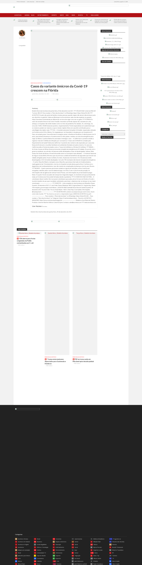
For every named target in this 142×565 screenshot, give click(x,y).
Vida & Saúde (95, 15)
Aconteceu (17, 15)
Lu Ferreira (22, 38)
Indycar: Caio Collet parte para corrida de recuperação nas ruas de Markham (82, 22)
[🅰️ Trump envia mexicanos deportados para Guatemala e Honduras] (57, 293)
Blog (32, 15)
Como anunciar (30, 1)
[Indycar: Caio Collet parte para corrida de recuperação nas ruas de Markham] (73, 22)
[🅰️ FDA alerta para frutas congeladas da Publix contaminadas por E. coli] (29, 233)
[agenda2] (43, 103)
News (73, 15)
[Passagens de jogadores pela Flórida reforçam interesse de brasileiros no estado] (54, 22)
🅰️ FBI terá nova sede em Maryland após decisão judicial (83, 360)
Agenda (27, 15)
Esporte (54, 15)
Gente (62, 15)
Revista (80, 15)
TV (87, 15)
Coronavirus (47, 83)
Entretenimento (43, 15)
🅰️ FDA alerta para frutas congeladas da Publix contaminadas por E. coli (26, 241)
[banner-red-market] (71, 224)
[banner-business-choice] (44, 224)
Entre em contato (40, 1)
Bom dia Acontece (36, 83)
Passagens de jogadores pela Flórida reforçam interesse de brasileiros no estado (62, 22)
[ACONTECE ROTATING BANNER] (69, 103)
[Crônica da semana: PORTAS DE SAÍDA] (15, 21)
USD (112, 76)
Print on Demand (21, 1)
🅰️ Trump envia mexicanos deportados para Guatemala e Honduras (55, 361)
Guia (67, 15)
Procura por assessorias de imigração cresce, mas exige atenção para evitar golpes (101, 21)
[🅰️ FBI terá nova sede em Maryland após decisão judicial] (85, 293)
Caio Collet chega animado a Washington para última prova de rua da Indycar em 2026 (43, 22)
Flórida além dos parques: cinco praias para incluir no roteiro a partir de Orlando (120, 21)
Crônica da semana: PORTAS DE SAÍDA (22, 20)
